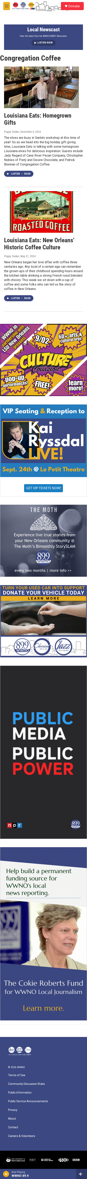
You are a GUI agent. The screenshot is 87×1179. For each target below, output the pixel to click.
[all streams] (81, 1174)
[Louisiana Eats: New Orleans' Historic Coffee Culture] (41, 212)
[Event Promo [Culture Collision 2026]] (43, 360)
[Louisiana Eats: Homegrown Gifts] (41, 87)
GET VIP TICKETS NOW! (43, 488)
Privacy (12, 1110)
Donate (74, 6)
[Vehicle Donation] (43, 621)
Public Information (20, 1092)
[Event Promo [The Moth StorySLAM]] (43, 541)
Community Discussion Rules (26, 1083)
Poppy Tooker (11, 131)
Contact (13, 1127)
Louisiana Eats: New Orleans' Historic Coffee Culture (39, 244)
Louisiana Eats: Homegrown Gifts (37, 119)
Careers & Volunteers (21, 1136)
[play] (6, 1174)
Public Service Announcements (28, 1101)
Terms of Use (16, 1075)
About (12, 1118)
